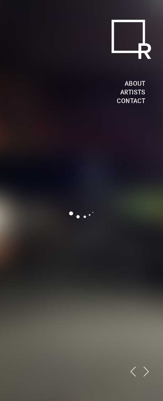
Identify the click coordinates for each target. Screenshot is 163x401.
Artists (132, 92)
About (135, 83)
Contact (131, 101)
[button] (133, 372)
